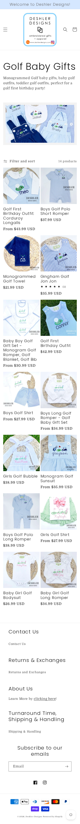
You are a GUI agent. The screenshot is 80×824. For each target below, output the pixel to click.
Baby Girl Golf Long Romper (55, 595)
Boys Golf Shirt (18, 413)
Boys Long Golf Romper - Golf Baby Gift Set (56, 418)
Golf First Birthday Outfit (56, 343)
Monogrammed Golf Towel (19, 278)
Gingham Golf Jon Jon (55, 278)
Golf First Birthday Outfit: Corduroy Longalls (18, 216)
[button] (5, 29)
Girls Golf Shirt (55, 534)
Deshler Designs (34, 817)
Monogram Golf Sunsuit (57, 478)
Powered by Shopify (53, 817)
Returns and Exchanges (27, 672)
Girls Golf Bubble (20, 476)
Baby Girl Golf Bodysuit (17, 595)
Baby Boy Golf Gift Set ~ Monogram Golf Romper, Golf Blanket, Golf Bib (20, 350)
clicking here (45, 699)
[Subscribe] (66, 766)
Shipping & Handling (25, 731)
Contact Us (17, 644)
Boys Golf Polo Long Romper (18, 537)
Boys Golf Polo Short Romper (56, 211)
